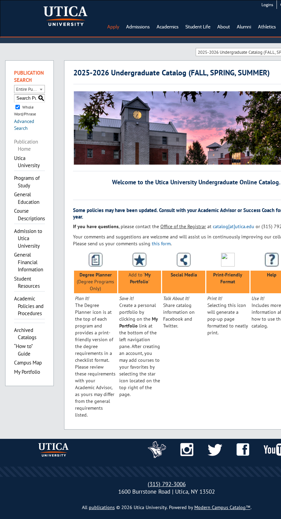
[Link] (157, 449)
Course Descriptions (29, 214)
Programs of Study (27, 181)
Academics (168, 27)
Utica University (27, 162)
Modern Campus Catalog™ (222, 507)
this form (161, 243)
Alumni (244, 27)
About (223, 27)
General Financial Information (28, 262)
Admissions (138, 27)
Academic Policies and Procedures (29, 306)
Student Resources (27, 282)
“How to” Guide (23, 350)
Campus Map (28, 362)
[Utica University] (65, 15)
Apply (113, 27)
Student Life (197, 27)
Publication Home (26, 145)
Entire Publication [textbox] (30, 89)
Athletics (267, 27)
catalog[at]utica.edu (233, 226)
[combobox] (29, 89)
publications (102, 507)
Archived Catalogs (25, 334)
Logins (267, 4)
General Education (26, 198)
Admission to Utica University (28, 238)
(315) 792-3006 (167, 484)
